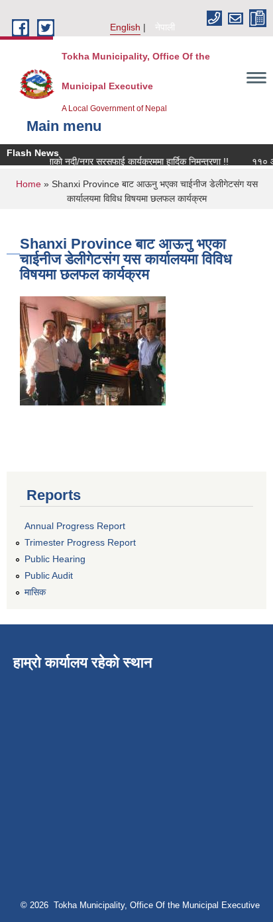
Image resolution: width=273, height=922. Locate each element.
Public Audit (49, 575)
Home (28, 184)
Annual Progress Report (75, 526)
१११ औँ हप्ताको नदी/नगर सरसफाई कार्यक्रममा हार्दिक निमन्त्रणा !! (116, 161)
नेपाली (165, 27)
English (125, 27)
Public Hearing (55, 559)
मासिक (35, 592)
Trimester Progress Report (80, 542)
